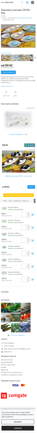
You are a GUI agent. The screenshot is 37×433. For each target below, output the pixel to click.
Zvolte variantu (8, 72)
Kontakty (3, 367)
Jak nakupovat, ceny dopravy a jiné (11, 372)
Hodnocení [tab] (25, 201)
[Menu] (33, 2)
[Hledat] (22, 2)
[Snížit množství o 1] (29, 215)
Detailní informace (6, 86)
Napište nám (4, 370)
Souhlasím (18, 428)
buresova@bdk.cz (9, 343)
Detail (31, 187)
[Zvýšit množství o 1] (29, 213)
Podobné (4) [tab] (17, 201)
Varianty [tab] (5, 201)
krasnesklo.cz (8, 352)
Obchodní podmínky (7, 362)
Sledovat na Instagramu (17, 335)
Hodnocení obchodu (7, 360)
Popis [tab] (10, 201)
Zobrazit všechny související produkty (18, 195)
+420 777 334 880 (9, 346)
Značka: (8, 20)
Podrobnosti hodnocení (25, 18)
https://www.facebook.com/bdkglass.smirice (17, 349)
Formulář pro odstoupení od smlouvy (12, 375)
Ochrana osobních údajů (8, 365)
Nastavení (17, 422)
